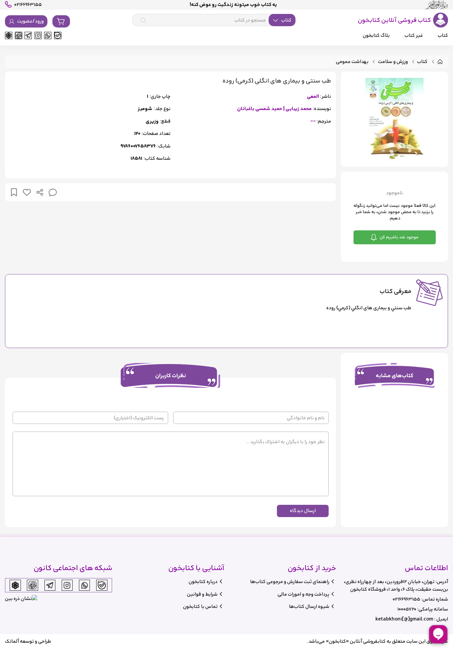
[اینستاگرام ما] (38, 35)
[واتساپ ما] (47, 35)
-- (313, 121)
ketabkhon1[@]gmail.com (404, 619)
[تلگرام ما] (28, 35)
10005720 (406, 609)
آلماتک (12, 641)
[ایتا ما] (18, 35)
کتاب (422, 62)
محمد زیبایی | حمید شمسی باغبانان (274, 109)
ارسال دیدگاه (303, 510)
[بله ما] (57, 35)
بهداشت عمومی (352, 62)
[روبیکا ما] (8, 35)
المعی (313, 96)
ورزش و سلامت (393, 62)
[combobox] (214, 20)
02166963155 (406, 599)
